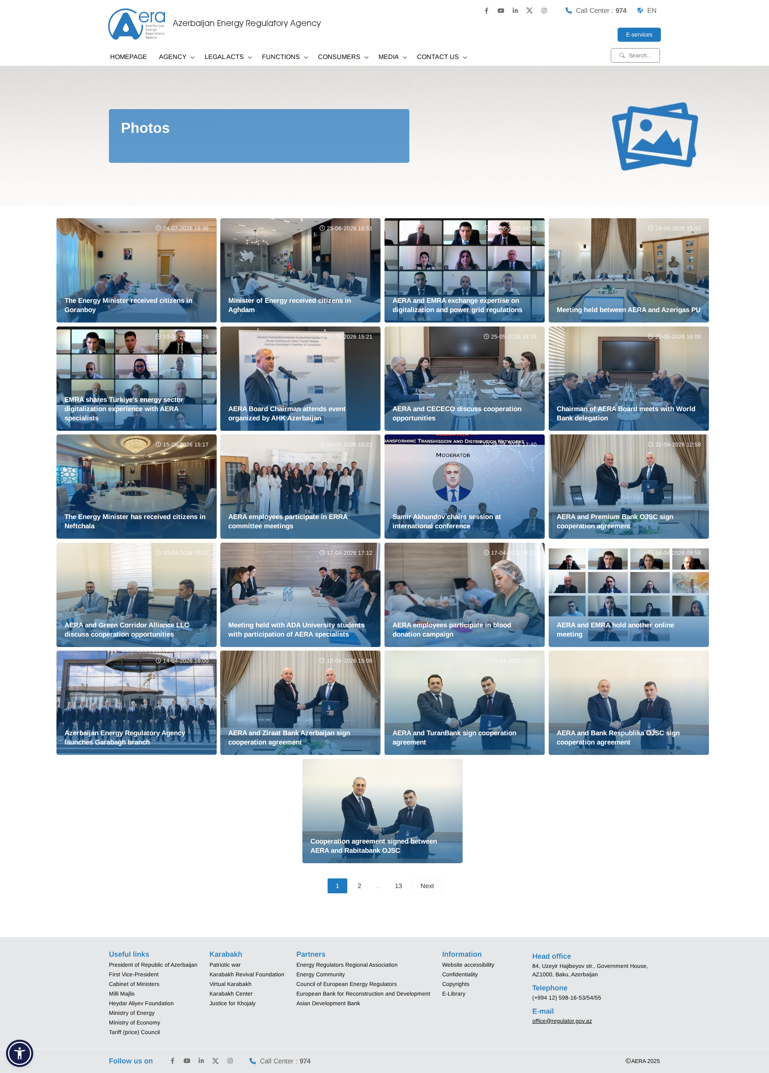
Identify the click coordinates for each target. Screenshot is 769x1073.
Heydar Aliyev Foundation (141, 1003)
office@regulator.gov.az (562, 1021)
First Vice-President (134, 974)
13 (398, 885)
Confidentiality (460, 974)
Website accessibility (468, 964)
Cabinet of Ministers (134, 984)
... (378, 885)
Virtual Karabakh (230, 984)
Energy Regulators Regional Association (347, 964)
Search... (640, 55)
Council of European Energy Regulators (346, 984)
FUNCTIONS (281, 56)
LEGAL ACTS (224, 56)
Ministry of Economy (134, 1022)
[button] (19, 1053)
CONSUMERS (339, 56)
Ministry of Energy (132, 1013)
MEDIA (388, 56)
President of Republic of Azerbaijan (153, 964)
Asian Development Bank (328, 1003)
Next (427, 885)
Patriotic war (225, 964)
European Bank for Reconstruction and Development (363, 993)
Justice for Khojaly (232, 1003)
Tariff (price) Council (134, 1032)
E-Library (453, 993)
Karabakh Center (231, 993)
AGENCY (173, 56)
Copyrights (455, 984)
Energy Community (320, 974)
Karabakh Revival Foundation (246, 974)
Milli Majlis (122, 993)
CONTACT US (438, 56)
